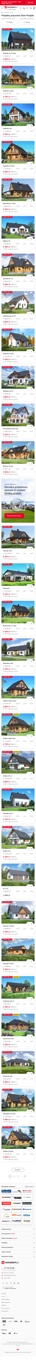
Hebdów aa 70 (8, 391)
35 (25, 1176)
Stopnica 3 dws (8, 354)
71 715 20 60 (9, 1268)
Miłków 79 (6, 241)
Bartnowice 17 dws (9, 626)
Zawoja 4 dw (7, 551)
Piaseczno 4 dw (8, 1039)
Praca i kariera (5, 1308)
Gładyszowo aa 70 (9, 316)
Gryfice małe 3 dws (9, 701)
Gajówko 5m (7, 128)
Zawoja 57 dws (8, 964)
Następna (17, 1170)
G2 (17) (5, 889)
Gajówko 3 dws (8, 91)
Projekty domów (6, 1229)
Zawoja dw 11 (8, 279)
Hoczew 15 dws (8, 926)
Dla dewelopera (5, 1302)
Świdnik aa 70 (8, 814)
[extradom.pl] (11, 7)
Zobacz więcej (29, 1187)
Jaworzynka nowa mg (10, 429)
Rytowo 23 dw (8, 466)
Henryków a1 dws (9, 1114)
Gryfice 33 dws (8, 1151)
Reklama (3, 1305)
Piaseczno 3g (7, 1076)
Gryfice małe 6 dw (9, 738)
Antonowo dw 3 (8, 1001)
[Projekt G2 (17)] (18, 875)
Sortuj (28, 22)
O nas (3, 1296)
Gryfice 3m (6, 851)
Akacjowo (6, 588)
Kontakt (3, 1293)
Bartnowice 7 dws (9, 204)
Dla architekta (5, 1299)
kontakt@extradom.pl (10, 1275)
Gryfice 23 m (7, 776)
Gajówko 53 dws (9, 166)
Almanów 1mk (8, 663)
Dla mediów (4, 1311)
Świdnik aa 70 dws (9, 53)
